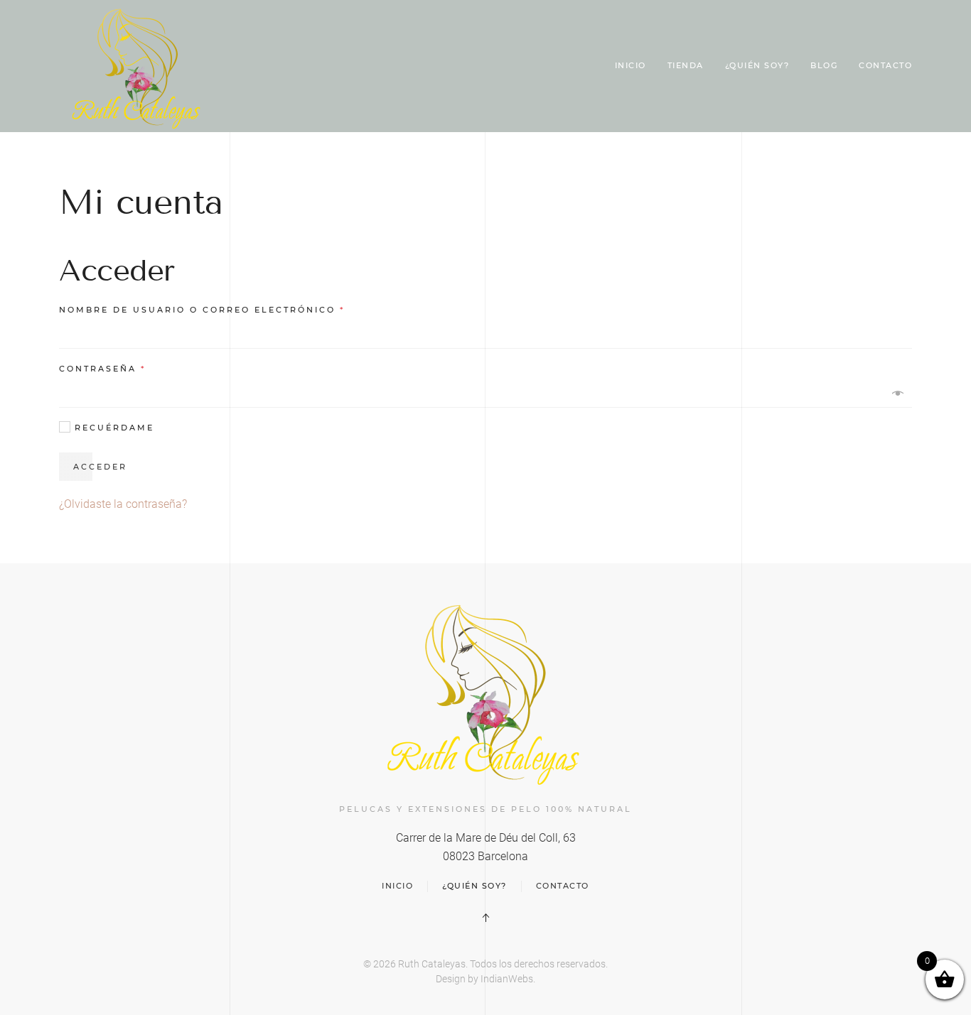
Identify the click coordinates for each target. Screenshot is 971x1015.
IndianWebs (507, 978)
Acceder (100, 467)
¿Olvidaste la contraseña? (123, 504)
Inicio (630, 65)
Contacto (885, 65)
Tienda (685, 65)
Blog (823, 65)
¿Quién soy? (757, 65)
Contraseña (102, 369)
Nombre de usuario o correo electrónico (202, 310)
